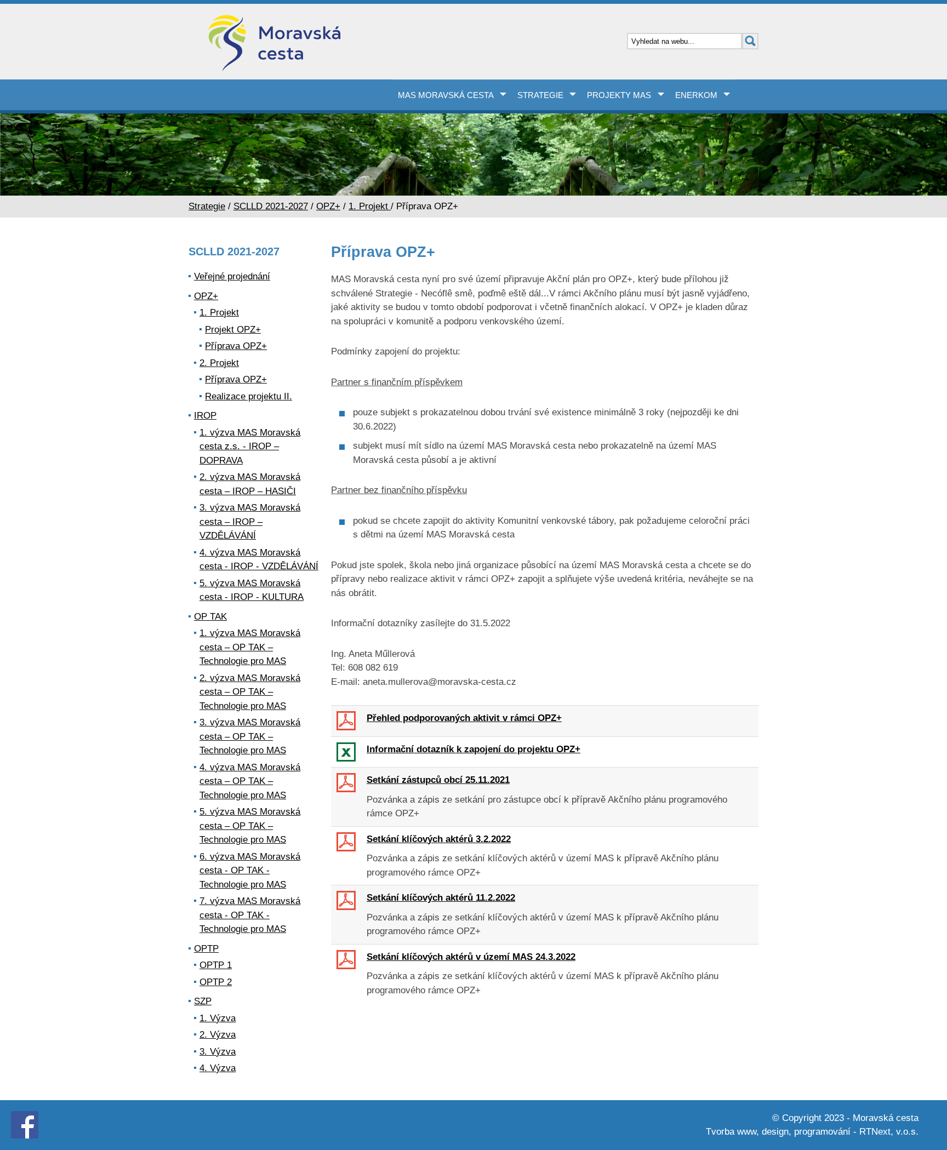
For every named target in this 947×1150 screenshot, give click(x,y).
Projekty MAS (619, 95)
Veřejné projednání (232, 276)
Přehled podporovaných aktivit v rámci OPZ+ (464, 718)
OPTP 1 (215, 965)
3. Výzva (217, 1051)
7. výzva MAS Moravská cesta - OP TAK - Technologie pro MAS (249, 915)
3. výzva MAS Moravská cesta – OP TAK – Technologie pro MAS (249, 736)
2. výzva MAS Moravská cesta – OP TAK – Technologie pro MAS (249, 692)
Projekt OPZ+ (233, 329)
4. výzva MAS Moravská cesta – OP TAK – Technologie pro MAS (249, 781)
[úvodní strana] (331, 44)
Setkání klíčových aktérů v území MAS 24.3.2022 (471, 957)
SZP (203, 1001)
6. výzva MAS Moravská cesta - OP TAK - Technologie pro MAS (249, 870)
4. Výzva (217, 1068)
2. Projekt (219, 363)
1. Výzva (217, 1018)
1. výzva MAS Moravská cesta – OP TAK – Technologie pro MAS (249, 647)
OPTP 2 (215, 982)
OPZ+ (328, 206)
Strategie (540, 95)
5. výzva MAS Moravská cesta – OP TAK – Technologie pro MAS (249, 825)
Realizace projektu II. (248, 396)
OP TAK (210, 616)
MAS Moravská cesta (446, 95)
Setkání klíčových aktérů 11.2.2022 (441, 897)
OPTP (206, 948)
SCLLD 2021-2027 (270, 206)
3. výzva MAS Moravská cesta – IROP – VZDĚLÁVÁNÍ (249, 521)
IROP (205, 415)
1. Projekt (370, 206)
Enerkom (696, 95)
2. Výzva (217, 1034)
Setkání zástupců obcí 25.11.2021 (438, 780)
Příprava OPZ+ (236, 346)
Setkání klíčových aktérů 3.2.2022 (439, 839)
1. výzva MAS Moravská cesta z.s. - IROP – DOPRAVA (249, 446)
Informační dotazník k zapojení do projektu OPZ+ (473, 749)
